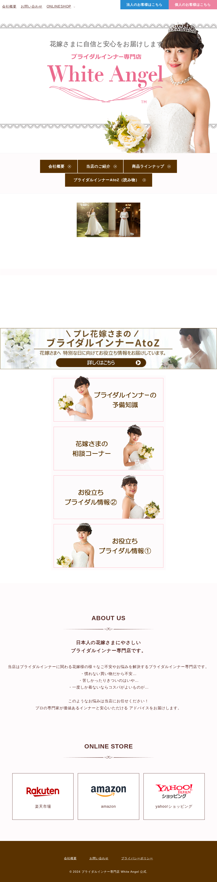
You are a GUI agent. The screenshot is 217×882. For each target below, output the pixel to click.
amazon (108, 806)
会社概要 (57, 166)
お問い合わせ (98, 858)
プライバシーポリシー (137, 858)
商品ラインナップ (148, 166)
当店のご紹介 (98, 166)
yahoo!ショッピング (174, 806)
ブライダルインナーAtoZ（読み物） (106, 180)
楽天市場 (43, 806)
